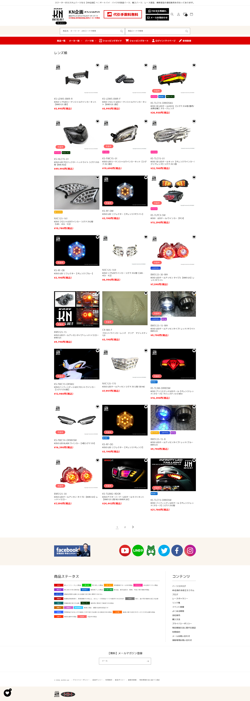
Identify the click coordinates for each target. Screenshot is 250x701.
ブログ (175, 594)
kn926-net (65, 680)
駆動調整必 (78, 607)
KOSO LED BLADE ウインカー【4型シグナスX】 (75, 443)
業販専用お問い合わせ (182, 640)
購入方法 (176, 619)
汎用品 (59, 612)
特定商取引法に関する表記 (184, 627)
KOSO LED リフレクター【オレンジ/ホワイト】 (123, 214)
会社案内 (176, 615)
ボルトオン (85, 603)
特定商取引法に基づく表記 (149, 680)
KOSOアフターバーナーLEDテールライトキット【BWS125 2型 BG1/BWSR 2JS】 (123, 498)
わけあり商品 (108, 590)
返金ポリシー (97, 680)
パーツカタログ (179, 586)
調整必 (59, 607)
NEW (58, 585)
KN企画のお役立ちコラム (183, 590)
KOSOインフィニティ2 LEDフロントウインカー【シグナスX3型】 (75, 388)
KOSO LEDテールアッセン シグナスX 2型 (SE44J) (123, 386)
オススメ (138, 585)
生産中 (59, 616)
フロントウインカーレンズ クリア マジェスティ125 (125, 334)
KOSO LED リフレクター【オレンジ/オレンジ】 (123, 447)
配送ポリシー (120, 680)
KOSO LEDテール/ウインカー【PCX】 (168, 218)
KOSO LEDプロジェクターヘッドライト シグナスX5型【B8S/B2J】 (76, 163)
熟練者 (59, 599)
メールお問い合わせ (181, 636)
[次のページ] (133, 527)
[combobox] (92, 31)
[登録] (148, 661)
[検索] (121, 31)
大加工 (59, 603)
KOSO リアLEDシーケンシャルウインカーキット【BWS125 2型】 (75, 103)
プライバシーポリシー (182, 623)
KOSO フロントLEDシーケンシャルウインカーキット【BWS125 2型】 (124, 103)
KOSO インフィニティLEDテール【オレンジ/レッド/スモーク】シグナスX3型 (172, 504)
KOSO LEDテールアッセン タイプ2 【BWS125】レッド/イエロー (76, 498)
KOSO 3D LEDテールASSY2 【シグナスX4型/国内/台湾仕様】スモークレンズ (172, 107)
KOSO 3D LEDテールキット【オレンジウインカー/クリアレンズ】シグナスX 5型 (173, 162)
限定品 (59, 590)
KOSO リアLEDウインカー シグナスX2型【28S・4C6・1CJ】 (123, 274)
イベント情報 (178, 606)
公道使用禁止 (59, 594)
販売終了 (85, 590)
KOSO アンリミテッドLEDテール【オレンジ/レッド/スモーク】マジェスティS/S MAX (172, 392)
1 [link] (117, 527)
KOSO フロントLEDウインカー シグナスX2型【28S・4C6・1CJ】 (73, 222)
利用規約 (176, 631)
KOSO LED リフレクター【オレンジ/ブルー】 (74, 273)
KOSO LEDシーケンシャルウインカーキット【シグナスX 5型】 (124, 162)
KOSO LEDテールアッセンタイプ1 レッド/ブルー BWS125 (172, 443)
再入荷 (87, 585)
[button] (172, 14)
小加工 (130, 599)
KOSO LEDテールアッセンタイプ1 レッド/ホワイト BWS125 (173, 330)
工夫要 (117, 612)
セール (108, 585)
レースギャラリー (180, 598)
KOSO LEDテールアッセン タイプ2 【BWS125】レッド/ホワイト (172, 278)
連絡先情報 (132, 680)
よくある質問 (178, 611)
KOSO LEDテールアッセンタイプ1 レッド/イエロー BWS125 (76, 336)
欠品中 (82, 616)
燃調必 (69, 607)
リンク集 (176, 602)
